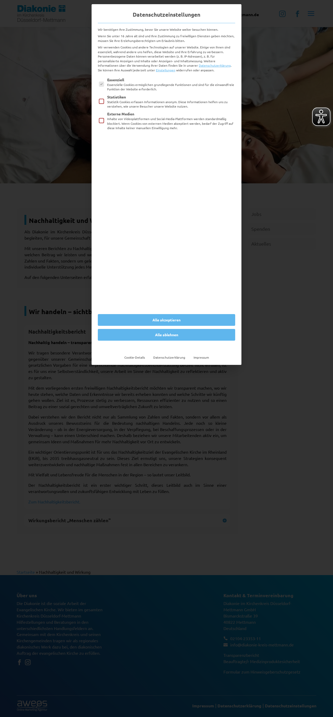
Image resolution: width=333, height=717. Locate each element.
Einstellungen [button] (165, 70)
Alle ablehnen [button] (166, 334)
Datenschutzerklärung (215, 65)
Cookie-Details (134, 357)
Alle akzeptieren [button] (166, 319)
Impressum (201, 357)
